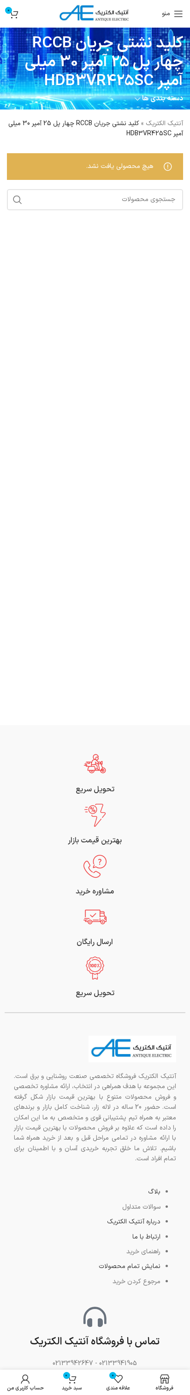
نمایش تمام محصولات (129, 1266)
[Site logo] (95, 13)
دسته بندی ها (162, 98)
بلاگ (154, 1192)
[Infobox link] (95, 774)
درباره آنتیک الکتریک (133, 1222)
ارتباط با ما (146, 1237)
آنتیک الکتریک (164, 123)
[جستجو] (17, 199)
